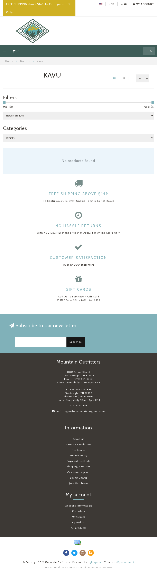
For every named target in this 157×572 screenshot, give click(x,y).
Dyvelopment (125, 562)
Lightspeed (94, 562)
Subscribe (76, 341)
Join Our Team (78, 483)
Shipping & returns (78, 466)
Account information (78, 505)
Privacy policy (78, 455)
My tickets (78, 516)
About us (78, 438)
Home (9, 61)
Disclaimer (78, 449)
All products (78, 527)
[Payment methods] (77, 543)
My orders (78, 511)
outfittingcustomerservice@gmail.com (80, 410)
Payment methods (78, 460)
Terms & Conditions (78, 444)
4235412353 (80, 405)
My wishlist (79, 522)
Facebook (107, 567)
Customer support (78, 472)
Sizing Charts (78, 477)
